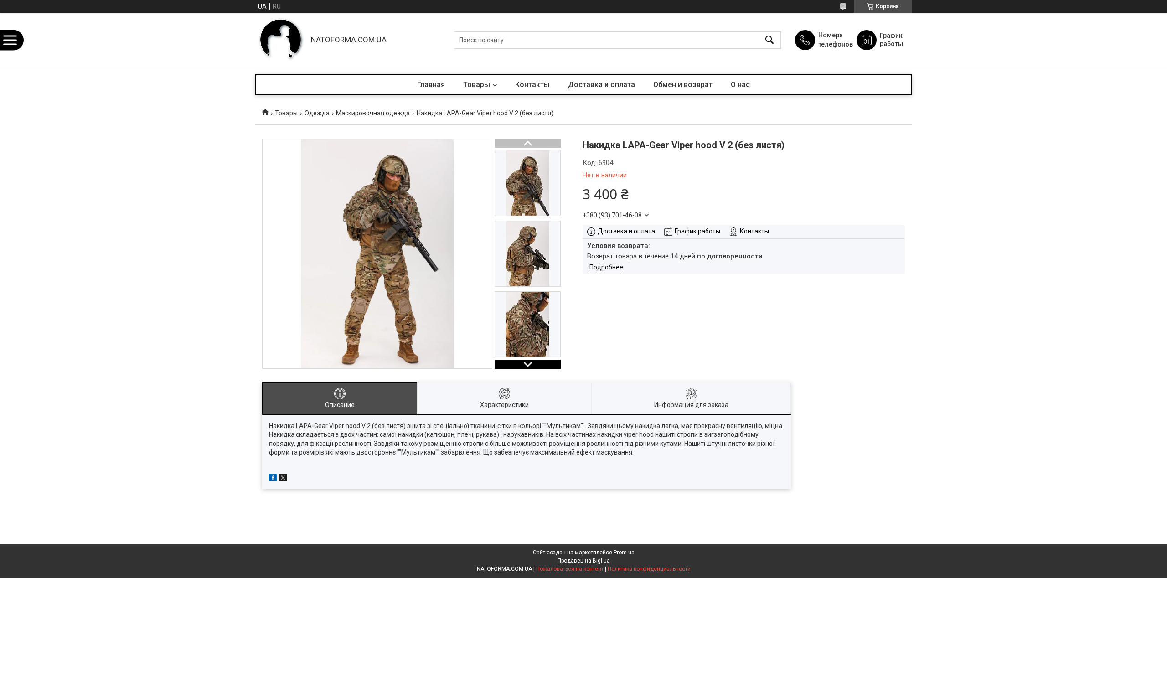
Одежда (317, 113)
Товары (476, 84)
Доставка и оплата (601, 84)
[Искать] (769, 39)
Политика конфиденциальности (649, 569)
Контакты (532, 84)
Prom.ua (624, 552)
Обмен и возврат (683, 84)
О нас (740, 84)
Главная (431, 84)
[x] (283, 479)
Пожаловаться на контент (570, 569)
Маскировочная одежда (373, 113)
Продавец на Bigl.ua (584, 561)
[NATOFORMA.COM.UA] (281, 39)
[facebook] (273, 479)
